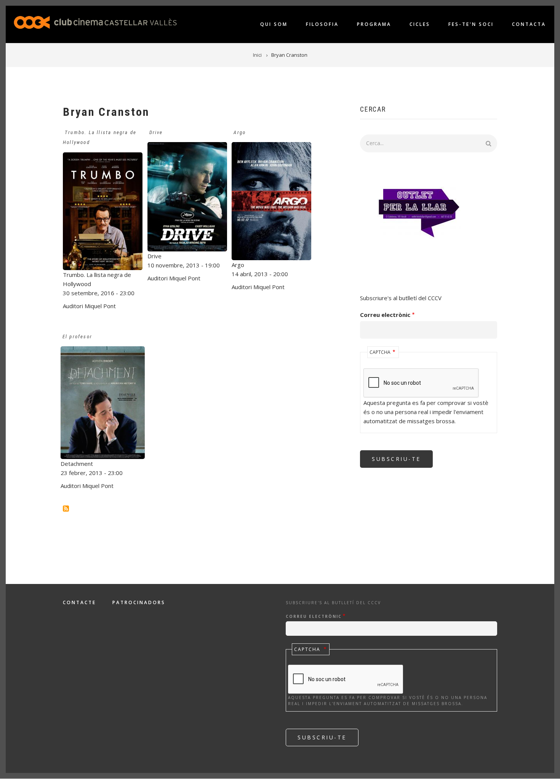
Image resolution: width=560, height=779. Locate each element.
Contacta (529, 24)
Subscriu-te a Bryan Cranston (66, 508)
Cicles (420, 24)
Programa (374, 24)
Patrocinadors (138, 603)
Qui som (274, 24)
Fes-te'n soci (471, 24)
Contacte (79, 603)
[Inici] (95, 22)
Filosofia (322, 24)
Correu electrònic (385, 314)
